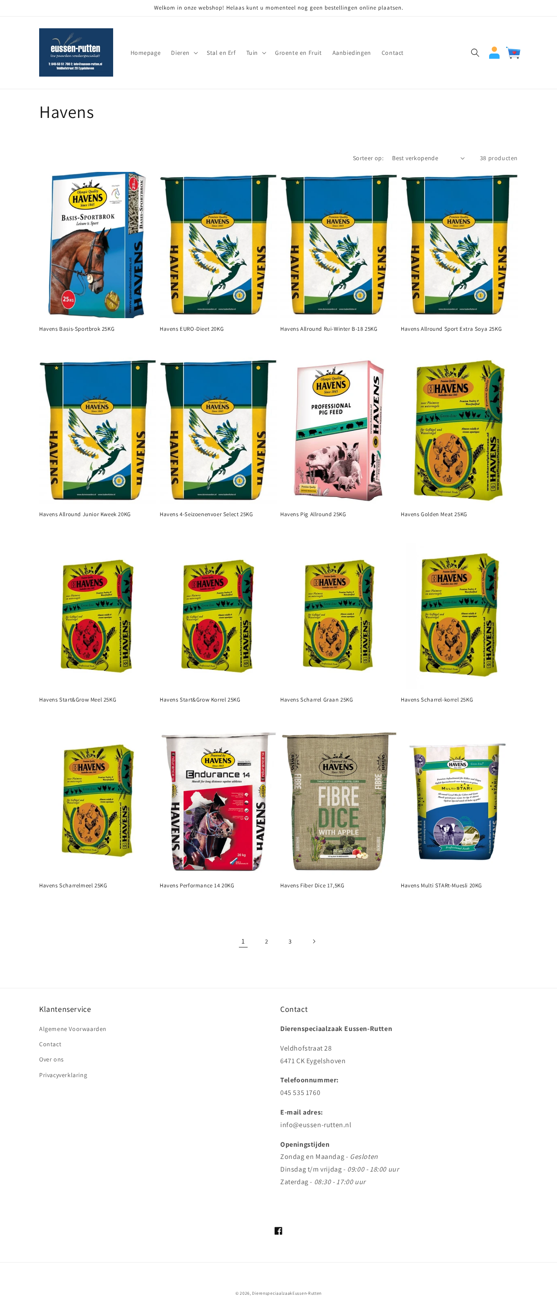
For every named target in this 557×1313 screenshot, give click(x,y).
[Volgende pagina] (313, 941)
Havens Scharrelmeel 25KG (73, 885)
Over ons (51, 1059)
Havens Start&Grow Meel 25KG (77, 699)
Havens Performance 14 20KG (197, 885)
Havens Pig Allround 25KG (313, 514)
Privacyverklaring (63, 1075)
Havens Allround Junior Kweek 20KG (85, 514)
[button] (183, 53)
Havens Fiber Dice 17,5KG (312, 885)
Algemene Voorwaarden (73, 1029)
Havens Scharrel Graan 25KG (316, 699)
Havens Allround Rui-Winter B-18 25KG (329, 329)
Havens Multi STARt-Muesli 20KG (441, 885)
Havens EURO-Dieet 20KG (192, 329)
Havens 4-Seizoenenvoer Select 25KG (206, 514)
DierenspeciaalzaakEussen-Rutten (287, 1293)
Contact (50, 1044)
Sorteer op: (368, 158)
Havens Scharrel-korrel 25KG (437, 699)
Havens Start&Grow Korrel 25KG (200, 699)
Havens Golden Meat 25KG (434, 514)
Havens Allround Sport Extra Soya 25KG (451, 329)
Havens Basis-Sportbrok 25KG (76, 329)
